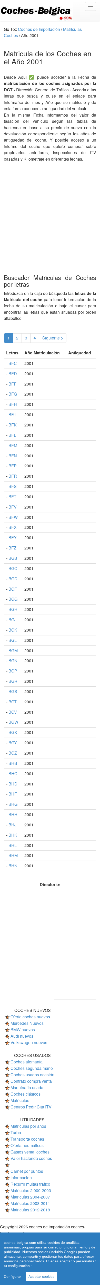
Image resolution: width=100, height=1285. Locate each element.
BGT (12, 702)
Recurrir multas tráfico (30, 1184)
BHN (12, 866)
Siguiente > (52, 338)
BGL (12, 640)
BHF (12, 794)
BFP (12, 466)
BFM (12, 445)
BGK (12, 630)
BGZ (12, 753)
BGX (12, 732)
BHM (13, 855)
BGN (12, 660)
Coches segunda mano (32, 1068)
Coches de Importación (39, 29)
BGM (13, 650)
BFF (12, 384)
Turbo (16, 1132)
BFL (12, 435)
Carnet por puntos (27, 1171)
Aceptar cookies (41, 1276)
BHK (12, 835)
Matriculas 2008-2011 (30, 1203)
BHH (12, 814)
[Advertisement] (50, 212)
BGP (12, 671)
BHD (12, 784)
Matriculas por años (28, 1126)
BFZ (12, 548)
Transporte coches (27, 1139)
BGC (12, 568)
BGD (12, 579)
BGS (12, 691)
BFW (13, 517)
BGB (12, 558)
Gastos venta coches (30, 1152)
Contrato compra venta (31, 1081)
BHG (12, 804)
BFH (12, 404)
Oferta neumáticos (27, 1145)
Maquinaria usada (27, 1087)
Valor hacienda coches (31, 1158)
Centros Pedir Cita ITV (31, 1107)
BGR (12, 681)
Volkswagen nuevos (29, 1042)
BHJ (12, 825)
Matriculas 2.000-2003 (31, 1190)
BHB (12, 763)
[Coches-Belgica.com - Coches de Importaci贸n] (50, 10)
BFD (12, 374)
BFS (12, 486)
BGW (13, 722)
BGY (12, 743)
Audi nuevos (22, 1036)
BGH (12, 609)
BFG (12, 394)
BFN (12, 456)
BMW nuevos (23, 1030)
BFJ (12, 414)
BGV (12, 712)
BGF (12, 589)
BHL (12, 845)
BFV (12, 507)
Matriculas (20, 1100)
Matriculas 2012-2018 (30, 1210)
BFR (12, 476)
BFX (12, 527)
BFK (12, 425)
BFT (12, 497)
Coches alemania (27, 1062)
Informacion (21, 1178)
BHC (12, 773)
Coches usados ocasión (32, 1075)
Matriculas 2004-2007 (30, 1197)
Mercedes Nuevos (27, 1023)
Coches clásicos (26, 1094)
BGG (12, 599)
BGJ (12, 620)
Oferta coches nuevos (30, 1017)
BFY (12, 537)
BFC (12, 363)
